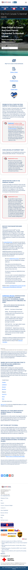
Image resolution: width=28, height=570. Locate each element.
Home (2, 11)
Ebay (3, 398)
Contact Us (3, 507)
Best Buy (4, 389)
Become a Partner (4, 512)
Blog (2, 517)
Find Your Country (4, 520)
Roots (3, 396)
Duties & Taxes (14, 72)
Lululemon (4, 384)
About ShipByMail (4, 510)
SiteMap (2, 515)
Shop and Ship (4, 7)
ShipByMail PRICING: (8, 296)
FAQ (2, 500)
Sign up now (3, 404)
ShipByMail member (14, 258)
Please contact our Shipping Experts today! (15, 456)
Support (2, 503)
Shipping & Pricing (4, 498)
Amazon (4, 387)
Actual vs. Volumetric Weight (7, 505)
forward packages (12, 128)
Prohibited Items (14, 80)
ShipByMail (11, 123)
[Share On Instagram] (24, 538)
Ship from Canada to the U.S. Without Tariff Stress (12, 541)
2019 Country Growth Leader (7, 522)
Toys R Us (4, 394)
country (5, 11)
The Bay (4, 382)
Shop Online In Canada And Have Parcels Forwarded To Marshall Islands (13, 32)
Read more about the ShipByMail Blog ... (3, 553)
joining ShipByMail (8, 242)
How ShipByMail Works (5, 495)
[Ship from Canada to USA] (4, 530)
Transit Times (14, 89)
